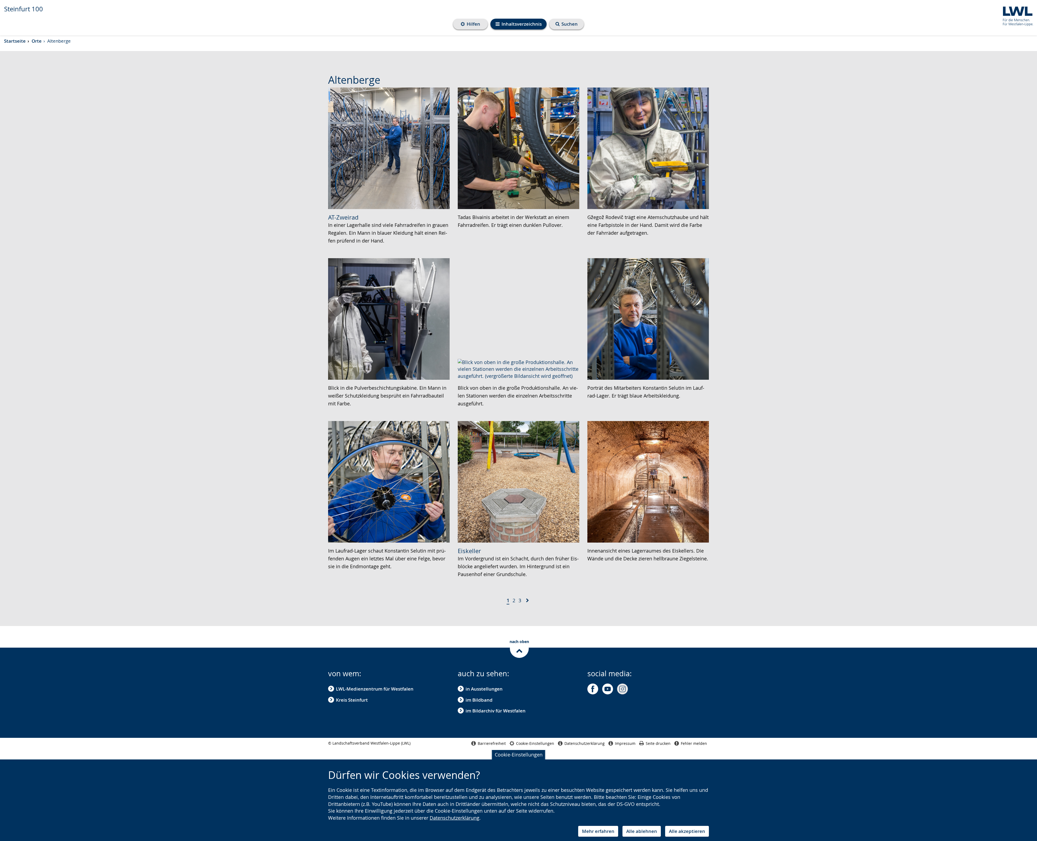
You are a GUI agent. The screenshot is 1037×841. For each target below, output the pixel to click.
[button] (527, 601)
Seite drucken (658, 743)
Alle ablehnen (641, 831)
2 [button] (514, 600)
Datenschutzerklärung (454, 818)
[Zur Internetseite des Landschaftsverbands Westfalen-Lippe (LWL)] (1016, 15)
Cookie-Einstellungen (519, 754)
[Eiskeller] (518, 481)
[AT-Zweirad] (389, 147)
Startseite (15, 41)
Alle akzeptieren (687, 831)
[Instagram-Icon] (622, 689)
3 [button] (519, 600)
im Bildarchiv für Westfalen (496, 711)
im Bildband (479, 700)
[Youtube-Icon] (607, 689)
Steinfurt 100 (23, 9)
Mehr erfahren (598, 831)
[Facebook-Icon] (592, 689)
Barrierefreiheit (492, 743)
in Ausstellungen (484, 689)
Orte (37, 41)
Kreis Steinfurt (352, 700)
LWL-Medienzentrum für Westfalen (374, 689)
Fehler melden (694, 743)
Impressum (625, 743)
